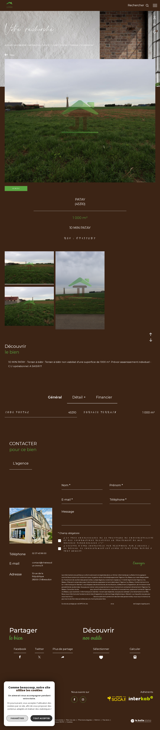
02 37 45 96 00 (39, 553)
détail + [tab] (79, 397)
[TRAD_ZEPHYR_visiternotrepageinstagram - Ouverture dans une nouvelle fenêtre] (83, 699)
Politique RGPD (58, 722)
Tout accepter (41, 718)
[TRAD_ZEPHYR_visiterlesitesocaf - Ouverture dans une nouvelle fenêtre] (116, 698)
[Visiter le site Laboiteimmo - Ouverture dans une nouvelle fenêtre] (141, 721)
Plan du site (71, 720)
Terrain (74, 45)
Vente (46, 45)
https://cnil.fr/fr (84, 589)
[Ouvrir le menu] (155, 5)
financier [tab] (104, 397)
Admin (97, 720)
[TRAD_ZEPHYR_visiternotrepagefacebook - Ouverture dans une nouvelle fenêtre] (74, 699)
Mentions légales (85, 720)
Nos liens (106, 720)
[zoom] (29, 283)
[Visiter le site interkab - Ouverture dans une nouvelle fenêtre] (141, 698)
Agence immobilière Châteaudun (23, 45)
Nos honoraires (57, 720)
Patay (64, 45)
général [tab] (55, 397)
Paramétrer (17, 718)
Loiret (55, 45)
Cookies (69, 722)
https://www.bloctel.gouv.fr (83, 596)
